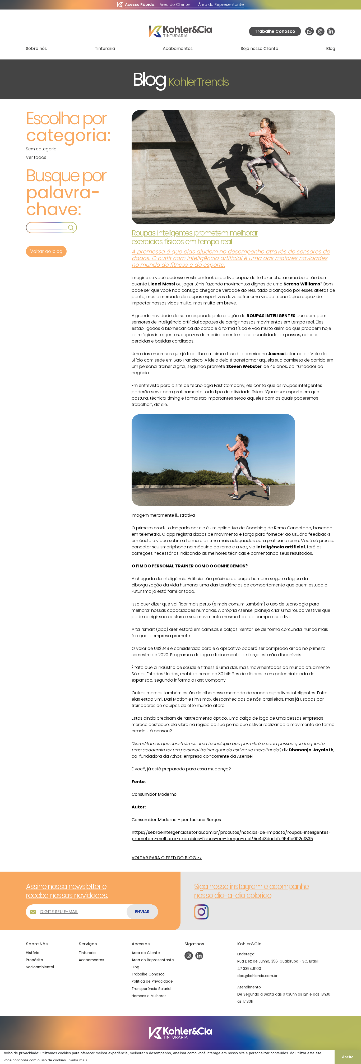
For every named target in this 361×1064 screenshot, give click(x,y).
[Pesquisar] (71, 227)
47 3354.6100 (249, 968)
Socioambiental (40, 967)
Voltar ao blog (46, 251)
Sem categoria (41, 149)
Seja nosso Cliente (259, 48)
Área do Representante (221, 4)
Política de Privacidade (152, 981)
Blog (330, 48)
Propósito (34, 960)
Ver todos (36, 157)
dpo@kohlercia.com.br (257, 975)
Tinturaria (105, 48)
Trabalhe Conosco (148, 974)
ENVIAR (142, 912)
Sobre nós (36, 48)
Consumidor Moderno (154, 794)
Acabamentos (178, 48)
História (32, 952)
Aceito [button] (348, 1057)
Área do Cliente (175, 4)
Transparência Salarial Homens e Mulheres (151, 992)
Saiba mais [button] (78, 1060)
